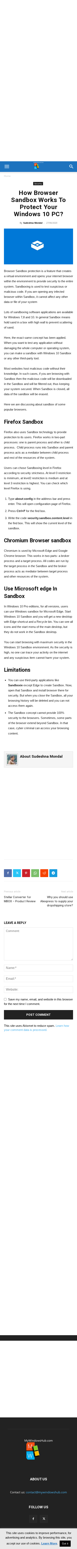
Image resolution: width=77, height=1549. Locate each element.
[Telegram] (53, 873)
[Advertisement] (38, 40)
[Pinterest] (26, 873)
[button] (6, 166)
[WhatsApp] (35, 873)
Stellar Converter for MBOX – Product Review (20, 899)
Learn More (49, 1543)
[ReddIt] (44, 873)
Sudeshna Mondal (32, 222)
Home (7, 176)
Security (38, 183)
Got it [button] (65, 1543)
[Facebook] (8, 873)
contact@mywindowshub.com (46, 1492)
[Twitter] (17, 873)
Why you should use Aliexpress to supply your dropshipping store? (56, 901)
